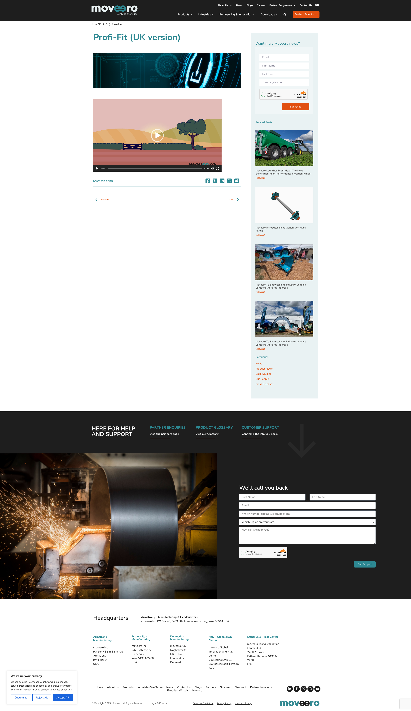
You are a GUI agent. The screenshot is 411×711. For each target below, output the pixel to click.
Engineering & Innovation (235, 14)
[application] (157, 135)
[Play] (97, 168)
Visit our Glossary (207, 434)
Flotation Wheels (177, 690)
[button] (157, 135)
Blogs (249, 5)
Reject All (42, 697)
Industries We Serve (149, 687)
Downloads (268, 14)
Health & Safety (243, 703)
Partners (211, 687)
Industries (204, 14)
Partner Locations (261, 687)
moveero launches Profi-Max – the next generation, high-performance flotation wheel (283, 172)
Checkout (240, 687)
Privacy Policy (224, 703)
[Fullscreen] (217, 168)
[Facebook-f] (297, 689)
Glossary (225, 687)
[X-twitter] (304, 689)
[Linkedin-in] (290, 689)
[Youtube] (317, 689)
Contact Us (306, 5)
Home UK (198, 690)
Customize (20, 697)
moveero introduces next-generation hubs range (280, 229)
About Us (223, 5)
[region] (41, 688)
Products (183, 14)
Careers (261, 5)
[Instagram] (310, 689)
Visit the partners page (164, 434)
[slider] (155, 168)
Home (94, 24)
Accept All (62, 697)
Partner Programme (280, 5)
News (239, 5)
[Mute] (212, 168)
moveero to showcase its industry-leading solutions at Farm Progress (280, 286)
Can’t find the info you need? (260, 434)
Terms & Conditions (203, 703)
